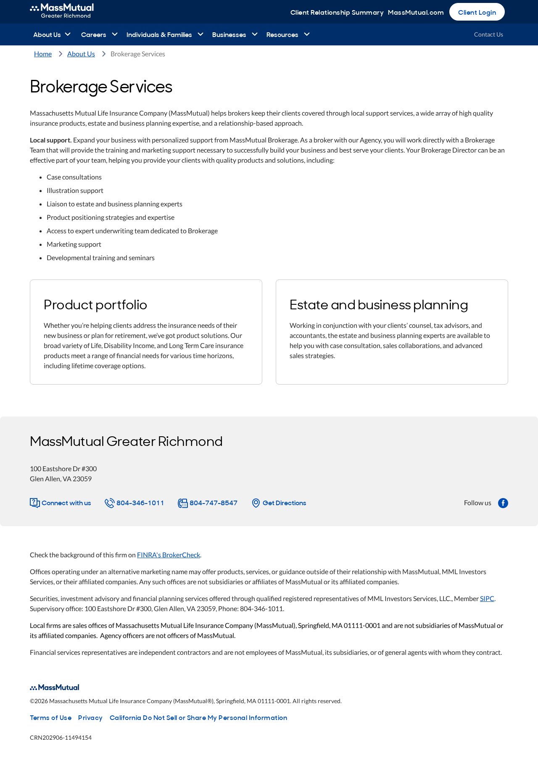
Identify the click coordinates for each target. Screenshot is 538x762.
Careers (93, 34)
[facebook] (503, 502)
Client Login (477, 12)
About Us (47, 34)
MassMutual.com (416, 12)
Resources (282, 34)
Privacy (90, 717)
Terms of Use (50, 717)
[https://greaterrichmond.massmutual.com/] (71, 11)
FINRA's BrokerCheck (168, 555)
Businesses (229, 34)
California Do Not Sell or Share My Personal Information (198, 717)
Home (43, 54)
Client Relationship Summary (337, 12)
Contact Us (488, 34)
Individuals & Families (159, 34)
